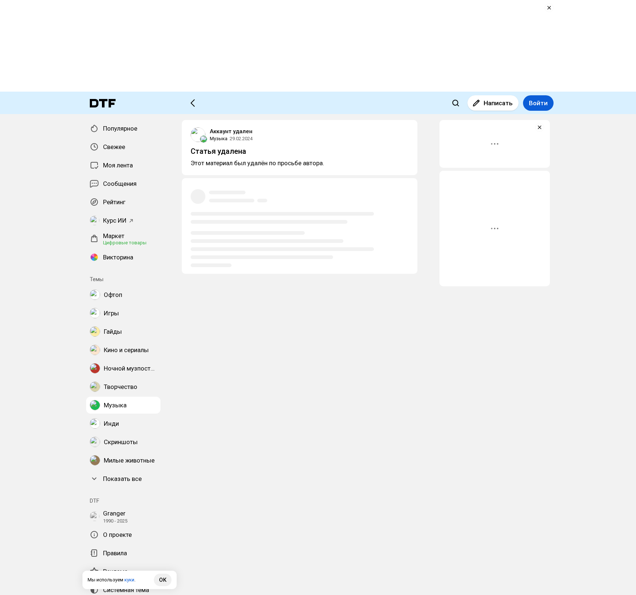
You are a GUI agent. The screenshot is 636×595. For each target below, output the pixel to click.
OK (162, 580)
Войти (538, 103)
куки (129, 579)
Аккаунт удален (231, 131)
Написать (498, 103)
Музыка (218, 138)
